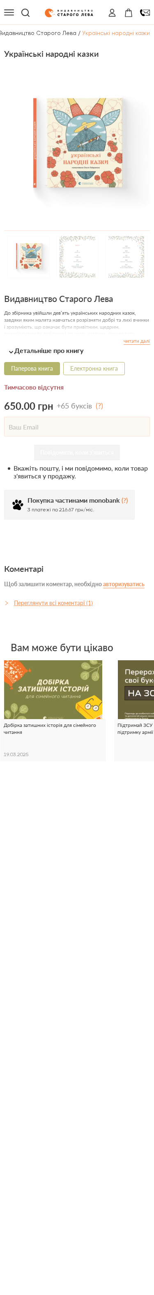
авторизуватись (124, 583)
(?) (99, 405)
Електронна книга (94, 368)
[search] (25, 13)
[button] (77, 350)
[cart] (128, 13)
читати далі (137, 341)
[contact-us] (145, 13)
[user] (112, 13)
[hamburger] (9, 13)
